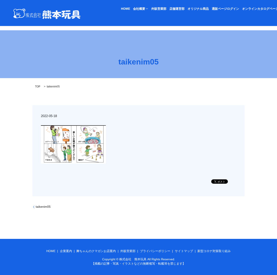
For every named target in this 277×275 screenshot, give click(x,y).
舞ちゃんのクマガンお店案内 (96, 251)
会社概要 (139, 8)
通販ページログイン (225, 8)
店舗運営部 (177, 8)
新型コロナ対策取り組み (214, 251)
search (124, 16)
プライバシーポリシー (155, 251)
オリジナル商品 (198, 8)
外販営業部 (158, 8)
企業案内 (66, 251)
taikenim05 (43, 206)
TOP (37, 86)
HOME (125, 8)
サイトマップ (184, 251)
